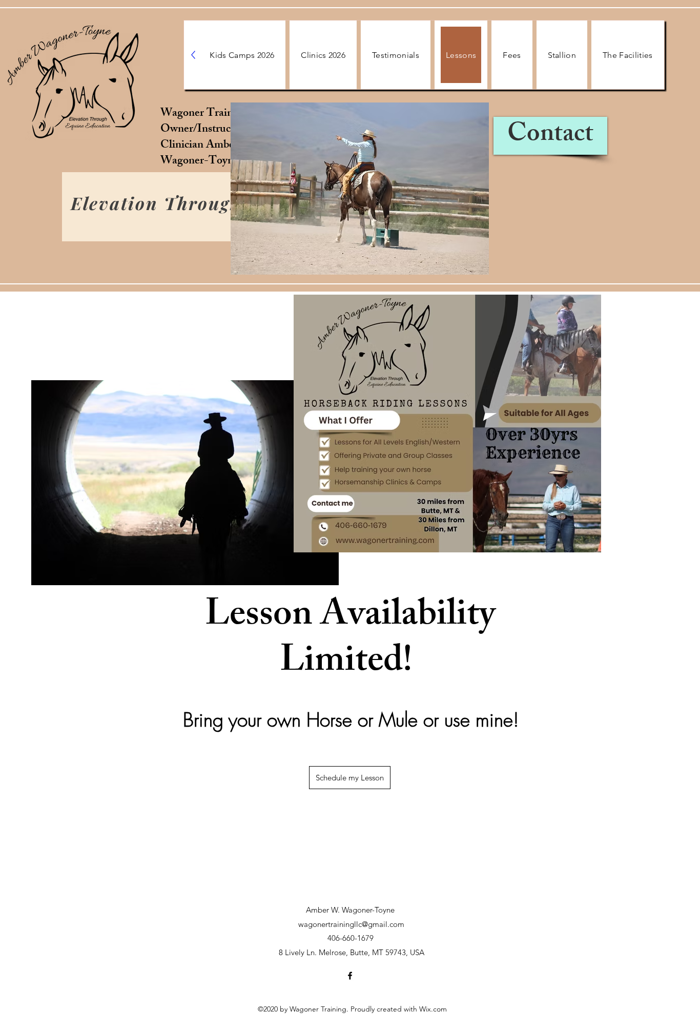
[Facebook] (350, 976)
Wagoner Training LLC (217, 114)
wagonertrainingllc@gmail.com (351, 924)
